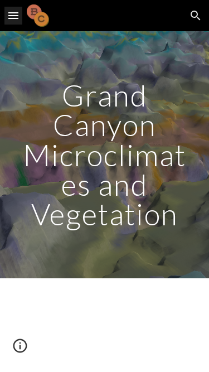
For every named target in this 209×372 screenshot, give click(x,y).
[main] (105, 155)
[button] (13, 15)
